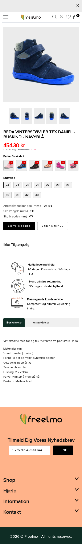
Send (63, 450)
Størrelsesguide (19, 226)
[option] (41, 64)
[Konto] (61, 18)
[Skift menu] (5, 17)
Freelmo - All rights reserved (47, 537)
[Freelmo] (31, 17)
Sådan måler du (52, 226)
